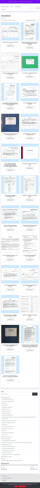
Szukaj (2, 391)
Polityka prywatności (7, 478)
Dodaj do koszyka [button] (10, 45)
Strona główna (5, 6)
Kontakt (3, 9)
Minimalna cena (4, 469)
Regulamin (5, 476)
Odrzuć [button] (30, 1)
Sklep (11, 6)
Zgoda (16, 486)
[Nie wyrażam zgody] (38, 485)
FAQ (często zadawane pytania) (9, 482)
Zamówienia (18, 6)
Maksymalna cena (34, 469)
